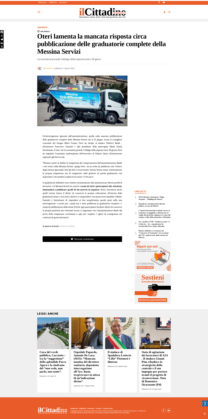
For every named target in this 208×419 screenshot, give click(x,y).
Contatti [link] (98, 408)
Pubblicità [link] (53, 2)
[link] (205, 403)
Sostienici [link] (63, 2)
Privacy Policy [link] (108, 408)
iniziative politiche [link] (67, 226)
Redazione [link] (42, 2)
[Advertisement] (153, 93)
